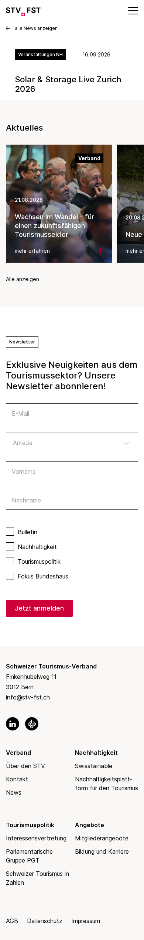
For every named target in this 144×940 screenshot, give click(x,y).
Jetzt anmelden (39, 608)
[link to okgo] (31, 723)
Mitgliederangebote (101, 838)
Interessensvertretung (36, 838)
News (13, 792)
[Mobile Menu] (132, 10)
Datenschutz (44, 921)
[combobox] (72, 442)
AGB (12, 921)
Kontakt (17, 779)
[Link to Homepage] (23, 10)
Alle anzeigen (22, 279)
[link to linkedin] (12, 723)
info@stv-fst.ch (28, 697)
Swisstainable (93, 766)
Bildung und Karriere (102, 851)
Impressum (85, 921)
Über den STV (25, 766)
